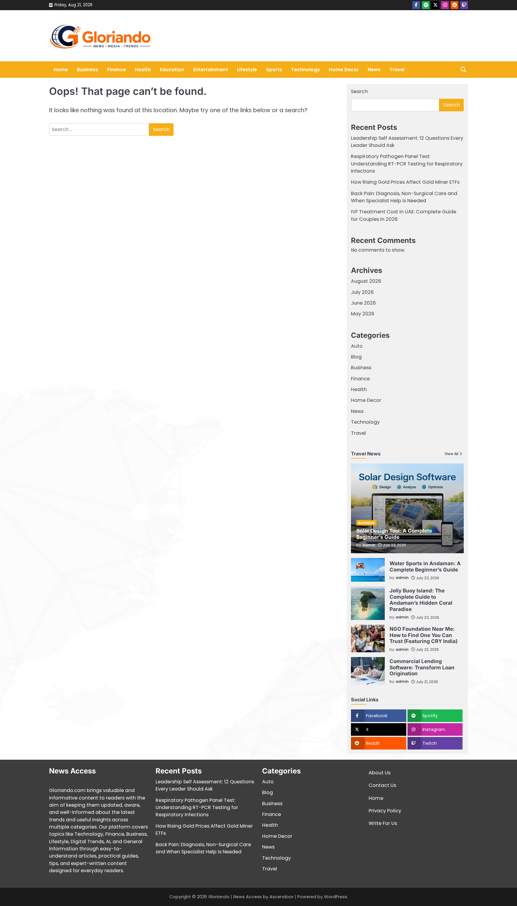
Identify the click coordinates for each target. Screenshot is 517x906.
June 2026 (363, 303)
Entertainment (210, 69)
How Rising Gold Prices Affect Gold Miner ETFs (405, 182)
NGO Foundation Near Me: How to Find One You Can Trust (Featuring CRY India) (423, 635)
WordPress (335, 897)
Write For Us (383, 823)
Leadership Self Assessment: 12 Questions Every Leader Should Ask (205, 785)
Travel (397, 69)
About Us (379, 772)
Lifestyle (247, 69)
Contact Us (382, 785)
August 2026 (366, 281)
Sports (274, 69)
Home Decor (344, 69)
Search (359, 91)
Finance (116, 69)
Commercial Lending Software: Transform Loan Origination (422, 667)
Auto (357, 346)
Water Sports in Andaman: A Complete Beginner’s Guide (425, 566)
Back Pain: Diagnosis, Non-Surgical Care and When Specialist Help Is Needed (404, 197)
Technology (305, 69)
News (374, 69)
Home (61, 69)
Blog (356, 356)
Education (172, 69)
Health (143, 69)
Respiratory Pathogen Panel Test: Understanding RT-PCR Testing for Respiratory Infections (407, 163)
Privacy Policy (385, 810)
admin (368, 545)
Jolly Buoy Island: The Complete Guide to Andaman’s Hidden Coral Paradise (421, 599)
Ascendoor (282, 897)
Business (87, 69)
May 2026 (362, 313)
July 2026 (362, 292)
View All (451, 454)
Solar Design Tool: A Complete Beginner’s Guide (394, 534)
